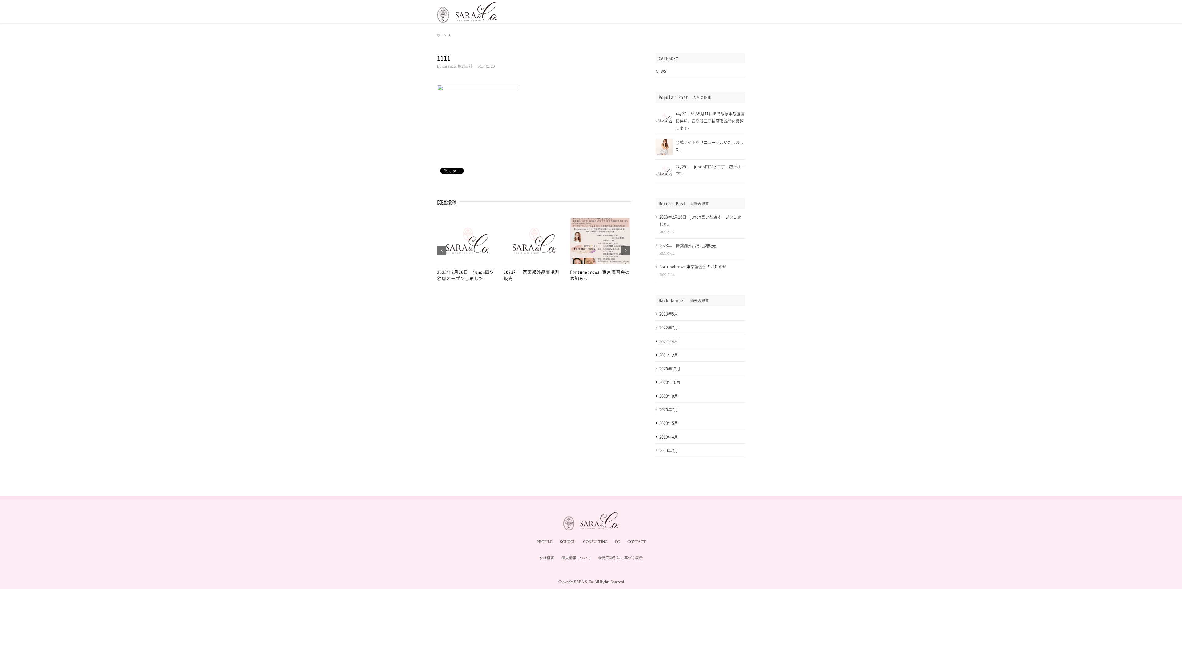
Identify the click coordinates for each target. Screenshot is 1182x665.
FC (617, 541)
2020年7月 (668, 409)
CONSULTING (595, 541)
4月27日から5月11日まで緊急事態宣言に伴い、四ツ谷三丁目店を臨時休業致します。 (710, 121)
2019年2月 (668, 450)
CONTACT (636, 541)
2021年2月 (668, 355)
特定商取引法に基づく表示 (620, 558)
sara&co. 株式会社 (457, 66)
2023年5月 (668, 313)
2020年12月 (669, 368)
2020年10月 (669, 382)
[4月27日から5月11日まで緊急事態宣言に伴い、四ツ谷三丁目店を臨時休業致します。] (664, 112)
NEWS (661, 71)
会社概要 (546, 558)
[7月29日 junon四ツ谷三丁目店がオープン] (664, 165)
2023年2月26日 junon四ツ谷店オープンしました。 (465, 275)
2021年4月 (668, 341)
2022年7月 (668, 327)
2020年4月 (668, 437)
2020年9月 (668, 396)
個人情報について (576, 558)
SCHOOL (568, 541)
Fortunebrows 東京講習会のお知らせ (692, 266)
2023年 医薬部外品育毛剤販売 (687, 245)
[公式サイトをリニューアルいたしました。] (664, 141)
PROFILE (545, 541)
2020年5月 (668, 423)
